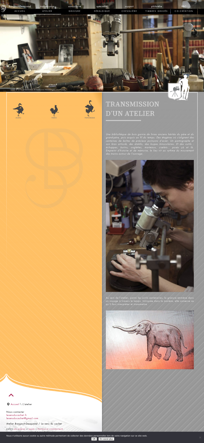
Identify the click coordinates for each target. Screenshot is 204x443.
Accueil (15, 404)
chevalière (129, 11)
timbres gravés (157, 11)
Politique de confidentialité (50, 429)
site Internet (20, 429)
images (32, 429)
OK (94, 439)
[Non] (200, 437)
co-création (184, 11)
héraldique (102, 11)
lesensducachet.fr (16, 415)
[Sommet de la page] (11, 395)
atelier (47, 11)
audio (18, 118)
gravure (74, 11)
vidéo (54, 118)
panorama (90, 118)
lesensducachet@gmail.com (22, 418)
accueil (20, 11)
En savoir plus (106, 439)
